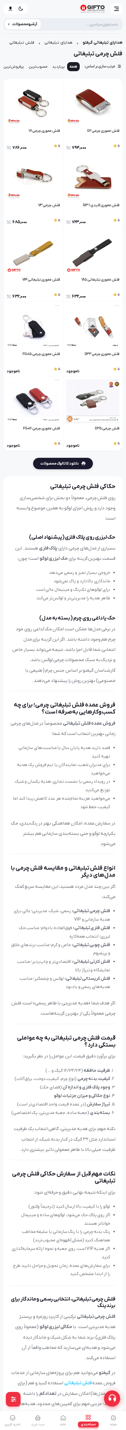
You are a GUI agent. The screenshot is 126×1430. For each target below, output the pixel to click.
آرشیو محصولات (25, 24)
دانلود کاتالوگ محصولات (59, 463)
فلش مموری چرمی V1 (44, 130)
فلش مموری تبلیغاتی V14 (41, 279)
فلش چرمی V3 (49, 205)
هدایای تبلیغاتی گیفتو (102, 42)
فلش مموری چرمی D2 (103, 130)
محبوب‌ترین (38, 66)
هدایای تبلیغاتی (58, 42)
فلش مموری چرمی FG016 (41, 428)
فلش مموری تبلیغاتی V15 (100, 279)
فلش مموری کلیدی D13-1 (101, 205)
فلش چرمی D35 (107, 428)
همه (73, 66)
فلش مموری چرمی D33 (102, 353)
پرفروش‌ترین (14, 66)
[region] (63, 68)
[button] (116, 9)
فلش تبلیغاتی (21, 42)
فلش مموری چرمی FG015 (41, 353)
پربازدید (58, 66)
